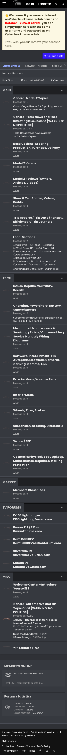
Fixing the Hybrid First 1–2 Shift (29, 634)
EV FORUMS (12, 507)
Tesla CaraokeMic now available (32, 133)
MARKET (9, 482)
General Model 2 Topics (30, 98)
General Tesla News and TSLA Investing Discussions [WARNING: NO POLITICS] (38, 121)
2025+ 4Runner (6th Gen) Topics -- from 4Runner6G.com (37, 621)
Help (23, 750)
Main (7, 90)
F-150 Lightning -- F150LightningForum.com (32, 517)
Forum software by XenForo (31, 732)
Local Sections (24, 237)
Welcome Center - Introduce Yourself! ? (34, 586)
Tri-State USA (46, 248)
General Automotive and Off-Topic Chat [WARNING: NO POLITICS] (35, 608)
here (8, 46)
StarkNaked (52, 269)
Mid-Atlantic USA (52, 251)
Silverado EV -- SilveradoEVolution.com (31, 553)
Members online (18, 666)
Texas (36, 245)
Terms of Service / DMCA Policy (33, 746)
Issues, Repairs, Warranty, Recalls (33, 288)
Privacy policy (10, 750)
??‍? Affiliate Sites (26, 648)
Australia (51, 264)
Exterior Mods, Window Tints (34, 379)
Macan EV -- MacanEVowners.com (29, 565)
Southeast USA (47, 261)
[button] (4, 4)
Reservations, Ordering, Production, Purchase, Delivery (36, 146)
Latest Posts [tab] (11, 66)
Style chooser (9, 741)
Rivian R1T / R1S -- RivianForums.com (27, 529)
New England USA (26, 251)
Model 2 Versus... (25, 163)
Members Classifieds (29, 490)
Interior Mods (23, 395)
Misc (7, 576)
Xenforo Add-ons (18, 735)
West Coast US (24, 248)
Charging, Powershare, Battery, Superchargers (37, 308)
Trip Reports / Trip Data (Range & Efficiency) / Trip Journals (38, 220)
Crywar (32, 136)
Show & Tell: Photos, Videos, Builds (34, 200)
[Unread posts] (56, 4)
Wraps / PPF (22, 441)
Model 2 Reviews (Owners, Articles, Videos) (32, 181)
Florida (50, 245)
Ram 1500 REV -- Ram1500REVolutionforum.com (37, 541)
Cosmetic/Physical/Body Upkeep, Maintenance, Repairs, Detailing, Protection (38, 461)
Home (32, 750)
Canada (21, 264)
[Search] (62, 4)
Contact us (8, 746)
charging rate (21, 269)
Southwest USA (25, 261)
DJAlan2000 (35, 321)
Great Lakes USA (25, 254)
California (22, 245)
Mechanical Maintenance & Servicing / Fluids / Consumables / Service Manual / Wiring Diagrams (38, 334)
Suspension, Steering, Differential (38, 426)
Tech (7, 278)
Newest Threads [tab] (36, 66)
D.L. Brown (38, 712)
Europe (36, 264)
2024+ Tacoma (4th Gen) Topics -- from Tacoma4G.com (38, 628)
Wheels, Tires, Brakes (29, 410)
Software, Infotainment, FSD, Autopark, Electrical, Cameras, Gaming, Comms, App (36, 360)
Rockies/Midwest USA (28, 258)
